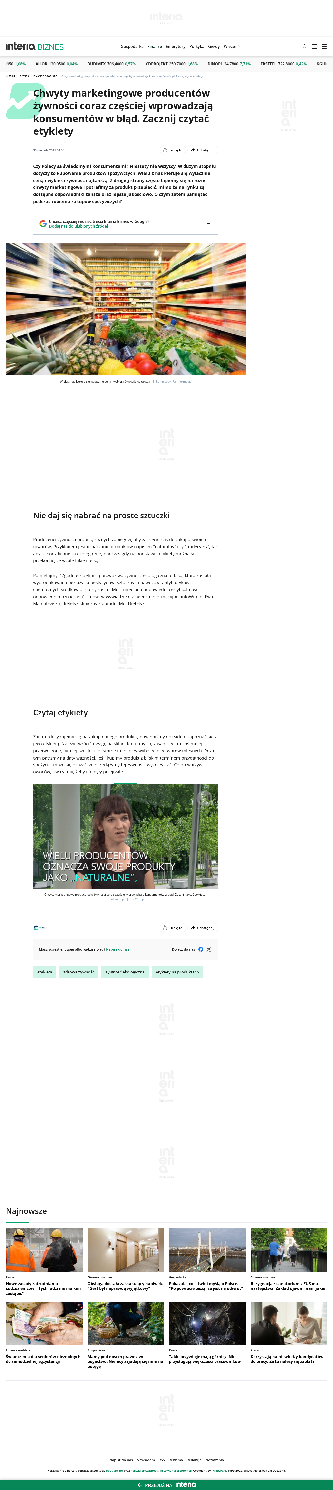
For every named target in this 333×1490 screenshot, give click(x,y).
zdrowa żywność (78, 972)
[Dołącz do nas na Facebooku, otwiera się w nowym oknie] (201, 949)
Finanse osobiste (45, 76)
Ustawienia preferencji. (176, 1470)
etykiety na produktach (177, 972)
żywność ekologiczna (125, 972)
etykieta (44, 972)
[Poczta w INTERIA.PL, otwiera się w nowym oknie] (314, 46)
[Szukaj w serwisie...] (305, 46)
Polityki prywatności (144, 1471)
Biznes (24, 76)
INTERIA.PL (219, 1471)
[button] (214, 46)
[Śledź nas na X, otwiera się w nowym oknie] (209, 949)
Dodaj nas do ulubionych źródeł (99, 226)
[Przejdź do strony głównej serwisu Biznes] (51, 46)
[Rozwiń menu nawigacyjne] (324, 46)
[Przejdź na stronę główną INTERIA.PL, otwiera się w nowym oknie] (21, 46)
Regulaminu (114, 1471)
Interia (10, 76)
